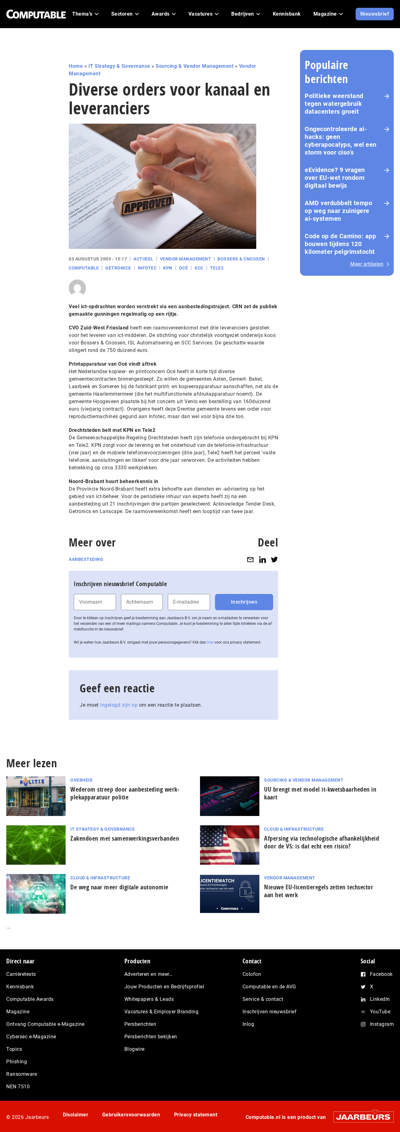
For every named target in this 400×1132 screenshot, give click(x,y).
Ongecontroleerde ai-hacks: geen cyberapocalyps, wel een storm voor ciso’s (341, 140)
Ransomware (21, 1074)
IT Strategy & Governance (119, 66)
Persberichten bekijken (150, 1037)
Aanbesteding (86, 559)
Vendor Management (185, 258)
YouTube (380, 1012)
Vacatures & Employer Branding (161, 1012)
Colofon (251, 974)
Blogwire (134, 1049)
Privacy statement (196, 1115)
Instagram (382, 1024)
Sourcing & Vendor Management (194, 66)
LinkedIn (380, 999)
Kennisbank (20, 987)
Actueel (143, 258)
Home (76, 66)
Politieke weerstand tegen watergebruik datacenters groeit (334, 103)
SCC (198, 267)
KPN (167, 267)
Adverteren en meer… (148, 974)
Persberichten (140, 1024)
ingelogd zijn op (119, 705)
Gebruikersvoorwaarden (131, 1115)
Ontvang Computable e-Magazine (45, 1024)
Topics (14, 1049)
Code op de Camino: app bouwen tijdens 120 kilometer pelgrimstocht (340, 243)
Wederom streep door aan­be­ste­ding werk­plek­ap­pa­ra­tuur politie (124, 793)
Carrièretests (21, 974)
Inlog (248, 1024)
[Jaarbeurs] (360, 1117)
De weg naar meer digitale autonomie (119, 887)
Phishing (16, 1062)
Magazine (17, 1012)
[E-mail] (250, 559)
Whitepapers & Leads (149, 999)
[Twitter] (274, 559)
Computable (84, 267)
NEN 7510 (18, 1087)
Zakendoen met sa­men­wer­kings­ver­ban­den (124, 838)
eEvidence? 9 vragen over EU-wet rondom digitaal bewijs (335, 177)
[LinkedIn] (262, 559)
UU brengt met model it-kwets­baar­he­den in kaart (320, 793)
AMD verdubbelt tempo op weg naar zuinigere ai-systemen (338, 210)
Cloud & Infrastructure (294, 829)
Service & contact (262, 999)
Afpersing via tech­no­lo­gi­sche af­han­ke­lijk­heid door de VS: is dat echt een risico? (321, 842)
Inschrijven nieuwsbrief (269, 1012)
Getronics (118, 267)
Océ (183, 267)
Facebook (381, 974)
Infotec (147, 267)
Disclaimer (75, 1115)
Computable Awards (30, 999)
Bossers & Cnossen (241, 258)
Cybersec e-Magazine (31, 1037)
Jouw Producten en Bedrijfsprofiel (164, 987)
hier (210, 642)
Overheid (81, 780)
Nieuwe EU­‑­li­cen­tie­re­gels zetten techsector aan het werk (318, 891)
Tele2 (217, 267)
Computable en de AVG (269, 987)
